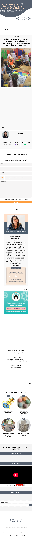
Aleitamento (16, 355)
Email (10, 144)
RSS (29, 18)
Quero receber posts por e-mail (18, 177)
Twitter (6, 144)
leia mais (16, 265)
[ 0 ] (18, 144)
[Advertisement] (16, 106)
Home (5, 532)
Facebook (17, 18)
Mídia (20, 532)
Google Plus (4, 144)
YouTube (25, 18)
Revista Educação (16, 365)
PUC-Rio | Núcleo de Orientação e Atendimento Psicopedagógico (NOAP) (16, 360)
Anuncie (15, 532)
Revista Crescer (16, 363)
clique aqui (25, 199)
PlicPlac (25, 527)
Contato (22, 535)
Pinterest (8, 144)
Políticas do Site (14, 535)
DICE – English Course (16, 357)
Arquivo (26, 532)
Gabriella (20, 135)
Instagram (21, 18)
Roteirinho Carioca (16, 367)
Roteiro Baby (16, 370)
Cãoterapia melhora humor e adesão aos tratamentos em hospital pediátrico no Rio (16, 42)
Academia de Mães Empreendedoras (16, 352)
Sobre (9, 532)
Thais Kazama (12, 527)
